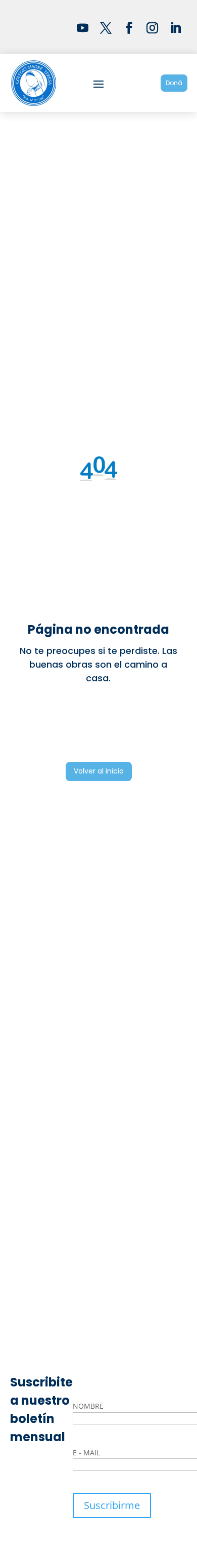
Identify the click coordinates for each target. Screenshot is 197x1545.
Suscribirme (112, 1505)
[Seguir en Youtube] (82, 27)
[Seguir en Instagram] (152, 27)
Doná (174, 83)
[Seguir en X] (106, 27)
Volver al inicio (99, 771)
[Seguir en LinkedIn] (175, 27)
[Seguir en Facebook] (129, 27)
